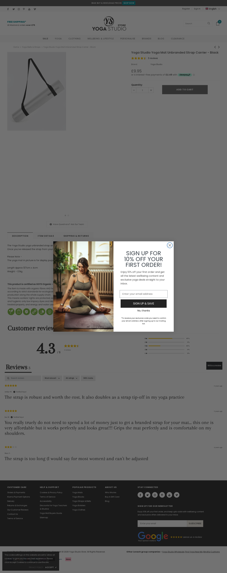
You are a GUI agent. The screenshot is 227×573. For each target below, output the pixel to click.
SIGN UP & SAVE (143, 303)
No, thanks (143, 310)
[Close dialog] (169, 245)
